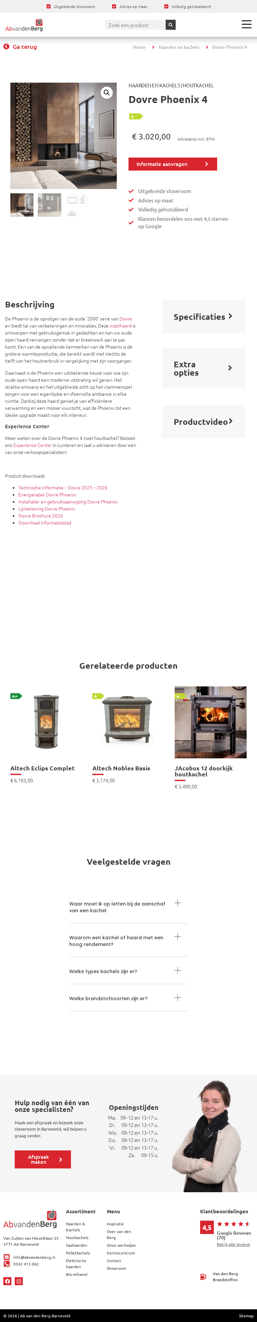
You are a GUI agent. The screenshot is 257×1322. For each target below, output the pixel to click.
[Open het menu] (246, 24)
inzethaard (121, 325)
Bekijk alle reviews (233, 1244)
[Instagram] (19, 1281)
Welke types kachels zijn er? (103, 971)
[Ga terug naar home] (23, 24)
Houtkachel (198, 85)
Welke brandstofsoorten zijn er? (108, 998)
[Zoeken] (171, 25)
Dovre (125, 318)
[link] (46, 745)
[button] (107, 93)
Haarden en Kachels (154, 85)
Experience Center (32, 445)
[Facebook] (7, 1281)
